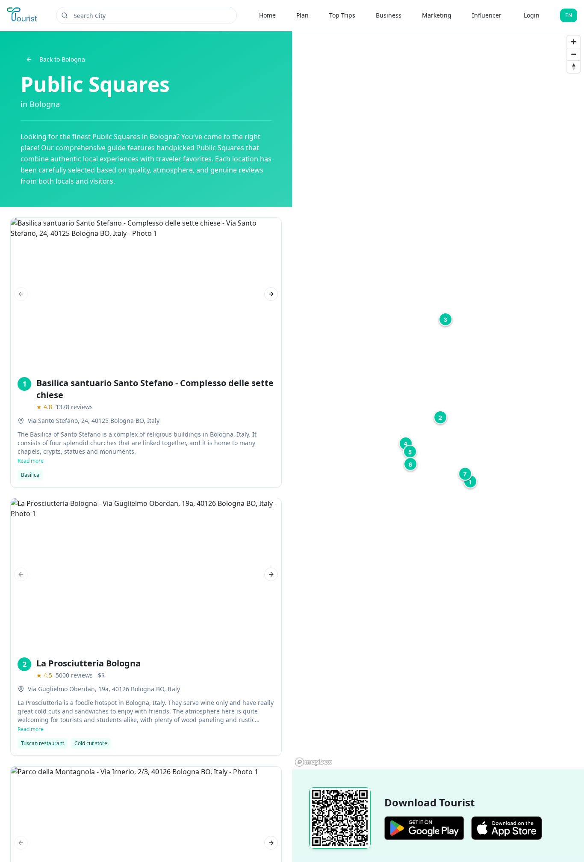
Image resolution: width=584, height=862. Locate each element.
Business (388, 15)
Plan (302, 15)
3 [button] (445, 319)
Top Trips (342, 15)
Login (532, 15)
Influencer (486, 15)
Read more (31, 461)
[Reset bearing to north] (573, 66)
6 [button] (410, 464)
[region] (438, 400)
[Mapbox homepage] (313, 762)
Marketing (436, 15)
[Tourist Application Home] (23, 15)
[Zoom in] (573, 42)
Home (267, 15)
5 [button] (410, 451)
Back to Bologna (62, 59)
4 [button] (405, 443)
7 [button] (465, 474)
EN (568, 15)
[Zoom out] (573, 54)
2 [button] (440, 417)
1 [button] (470, 481)
